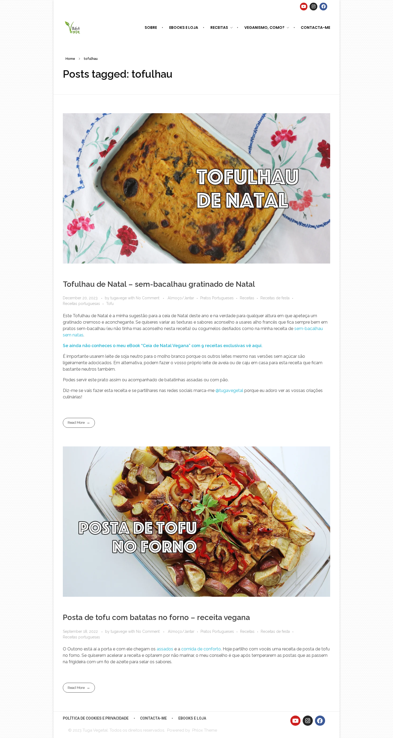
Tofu (110, 303)
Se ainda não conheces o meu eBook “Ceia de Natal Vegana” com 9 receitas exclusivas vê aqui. (163, 345)
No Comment (147, 298)
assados (165, 648)
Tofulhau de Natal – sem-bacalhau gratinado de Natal (159, 284)
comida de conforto (201, 648)
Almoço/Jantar (181, 298)
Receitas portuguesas (81, 303)
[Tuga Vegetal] (73, 27)
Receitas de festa (275, 298)
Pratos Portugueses (217, 298)
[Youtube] (304, 6)
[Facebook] (323, 6)
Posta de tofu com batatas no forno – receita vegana (156, 617)
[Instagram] (313, 6)
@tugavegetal (229, 390)
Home (70, 59)
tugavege (119, 298)
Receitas (247, 298)
